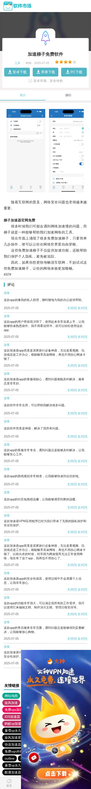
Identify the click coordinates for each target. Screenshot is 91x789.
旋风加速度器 (14, 737)
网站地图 (11, 696)
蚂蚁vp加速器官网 (18, 723)
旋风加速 (11, 703)
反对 (81, 308)
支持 (70, 308)
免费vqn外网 (14, 751)
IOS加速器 (12, 717)
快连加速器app (16, 744)
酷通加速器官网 (16, 772)
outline (9, 758)
